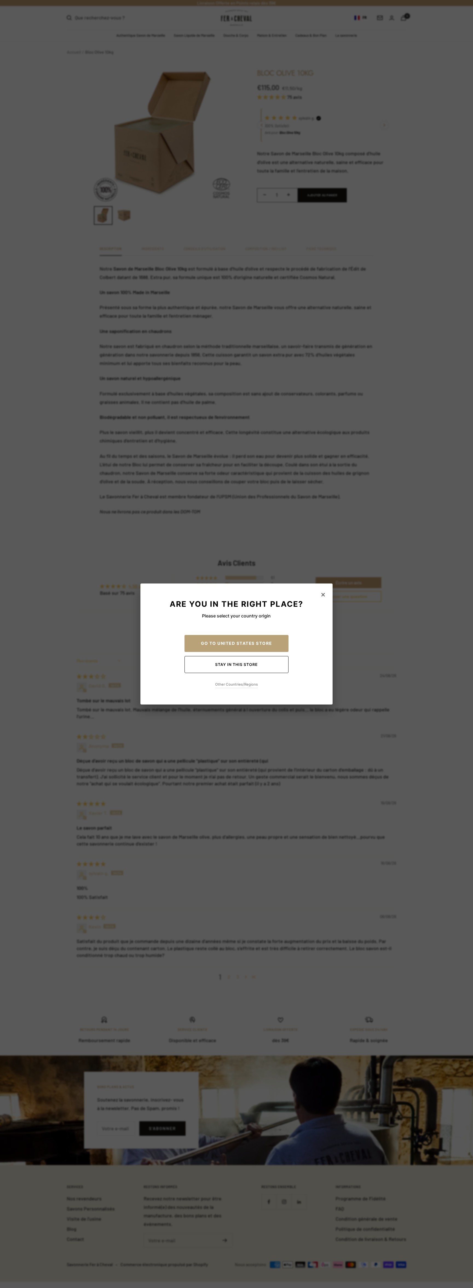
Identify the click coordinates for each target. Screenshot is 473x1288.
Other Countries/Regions (236, 684)
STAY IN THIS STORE (236, 664)
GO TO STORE (236, 643)
